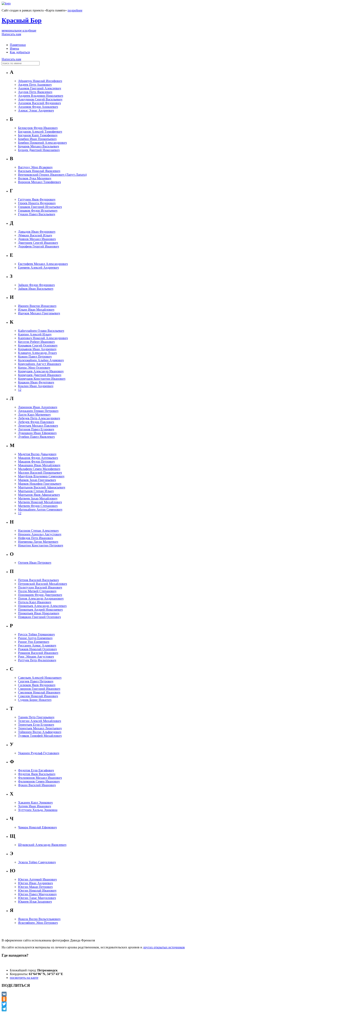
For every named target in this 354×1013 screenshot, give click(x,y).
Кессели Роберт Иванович (36, 341)
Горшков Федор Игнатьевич (37, 210)
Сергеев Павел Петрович (35, 681)
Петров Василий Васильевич (38, 580)
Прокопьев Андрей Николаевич (40, 609)
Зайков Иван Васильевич (35, 288)
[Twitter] (177, 1004)
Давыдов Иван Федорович (36, 231)
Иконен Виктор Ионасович (37, 306)
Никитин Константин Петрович (40, 545)
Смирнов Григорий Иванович (39, 688)
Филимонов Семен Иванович (39, 781)
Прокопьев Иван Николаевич (38, 613)
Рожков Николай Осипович (37, 649)
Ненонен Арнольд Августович (39, 534)
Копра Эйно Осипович (34, 367)
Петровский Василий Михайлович (42, 583)
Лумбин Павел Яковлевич (36, 436)
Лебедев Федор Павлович (36, 422)
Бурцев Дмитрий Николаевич (39, 150)
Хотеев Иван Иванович (34, 806)
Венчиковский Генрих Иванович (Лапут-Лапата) (52, 174)
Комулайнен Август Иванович (39, 364)
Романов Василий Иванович (38, 653)
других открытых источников (164, 947)
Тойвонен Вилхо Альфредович (39, 732)
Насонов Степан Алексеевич (38, 530)
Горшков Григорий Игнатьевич (40, 207)
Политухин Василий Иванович (40, 587)
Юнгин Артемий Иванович (37, 879)
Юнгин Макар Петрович (35, 887)
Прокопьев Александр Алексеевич (42, 606)
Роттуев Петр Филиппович (37, 660)
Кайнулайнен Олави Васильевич (41, 330)
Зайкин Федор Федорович (36, 285)
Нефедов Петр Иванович (35, 538)
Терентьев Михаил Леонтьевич (40, 728)
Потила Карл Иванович (34, 602)
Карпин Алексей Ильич (34, 334)
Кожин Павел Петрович (35, 356)
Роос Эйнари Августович (36, 656)
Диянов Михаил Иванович (37, 239)
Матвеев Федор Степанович (38, 506)
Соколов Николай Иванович (38, 696)
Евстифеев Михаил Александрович (43, 264)
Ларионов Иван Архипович (37, 407)
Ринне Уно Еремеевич (33, 641)
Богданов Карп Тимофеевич (37, 135)
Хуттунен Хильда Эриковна (37, 810)
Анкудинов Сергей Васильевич (40, 99)
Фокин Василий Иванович (37, 785)
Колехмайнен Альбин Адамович (41, 360)
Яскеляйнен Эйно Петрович (38, 922)
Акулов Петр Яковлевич (35, 92)
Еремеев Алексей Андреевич (38, 267)
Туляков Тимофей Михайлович (40, 735)
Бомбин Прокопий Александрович (42, 142)
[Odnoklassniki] (177, 999)
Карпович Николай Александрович (43, 338)
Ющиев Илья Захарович (35, 901)
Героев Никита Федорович (37, 203)
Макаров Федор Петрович (36, 461)
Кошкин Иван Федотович (36, 382)
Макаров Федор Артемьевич (38, 458)
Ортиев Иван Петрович (34, 562)
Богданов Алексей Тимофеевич (40, 131)
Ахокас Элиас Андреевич (36, 110)
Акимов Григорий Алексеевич (39, 88)
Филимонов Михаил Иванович (40, 777)
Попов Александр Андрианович (41, 598)
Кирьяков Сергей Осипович (37, 345)
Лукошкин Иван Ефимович (37, 433)
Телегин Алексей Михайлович (39, 721)
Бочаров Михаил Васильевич (38, 146)
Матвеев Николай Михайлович (40, 502)
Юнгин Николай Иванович (37, 890)
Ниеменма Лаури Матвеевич (38, 541)
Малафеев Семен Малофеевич (39, 469)
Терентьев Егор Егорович (36, 724)
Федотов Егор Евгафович (36, 770)
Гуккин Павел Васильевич (36, 214)
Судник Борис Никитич (34, 700)
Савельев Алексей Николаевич (39, 677)
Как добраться (20, 52)
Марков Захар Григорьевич (37, 480)
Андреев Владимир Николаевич (40, 95)
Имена (14, 48)
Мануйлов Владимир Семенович (41, 476)
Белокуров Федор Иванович (38, 128)
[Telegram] (177, 1008)
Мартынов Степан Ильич (36, 491)
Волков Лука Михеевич (34, 178)
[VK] (177, 994)
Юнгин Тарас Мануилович (37, 898)
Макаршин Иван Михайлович (39, 465)
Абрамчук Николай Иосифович (40, 81)
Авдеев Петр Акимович (35, 84)
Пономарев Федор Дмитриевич (40, 595)
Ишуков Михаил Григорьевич (39, 313)
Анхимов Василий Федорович (39, 103)
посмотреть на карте (24, 977)
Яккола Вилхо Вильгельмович (39, 919)
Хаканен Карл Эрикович (35, 802)
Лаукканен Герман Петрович (38, 411)
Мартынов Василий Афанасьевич (41, 487)
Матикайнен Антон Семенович (40, 509)
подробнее (75, 10)
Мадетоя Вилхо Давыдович (37, 454)
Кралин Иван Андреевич (35, 386)
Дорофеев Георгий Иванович (38, 246)
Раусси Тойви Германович (36, 634)
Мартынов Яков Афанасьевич (39, 494)
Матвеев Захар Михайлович (37, 498)
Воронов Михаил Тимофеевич (39, 182)
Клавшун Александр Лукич (37, 353)
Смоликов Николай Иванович (39, 692)
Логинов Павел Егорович (36, 429)
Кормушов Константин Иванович (41, 378)
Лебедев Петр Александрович (39, 418)
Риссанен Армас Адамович (37, 645)
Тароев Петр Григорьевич (36, 717)
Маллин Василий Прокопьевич (40, 472)
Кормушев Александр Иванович (41, 371)
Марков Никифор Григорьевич (39, 483)
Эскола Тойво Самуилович (37, 862)
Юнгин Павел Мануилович (37, 894)
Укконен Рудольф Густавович (38, 753)
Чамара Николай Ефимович (37, 827)
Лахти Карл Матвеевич (34, 414)
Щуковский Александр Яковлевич (42, 844)
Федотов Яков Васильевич (36, 774)
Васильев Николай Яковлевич (39, 171)
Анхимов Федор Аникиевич (38, 106)
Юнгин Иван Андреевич (35, 883)
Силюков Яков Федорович (36, 685)
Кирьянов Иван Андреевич (37, 349)
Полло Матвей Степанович (37, 591)
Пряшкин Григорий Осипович (39, 617)
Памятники (18, 45)
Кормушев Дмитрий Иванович (39, 375)
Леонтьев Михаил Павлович (38, 425)
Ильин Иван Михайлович (36, 309)
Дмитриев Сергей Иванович (38, 242)
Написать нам (11, 34)
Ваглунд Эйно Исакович (35, 167)
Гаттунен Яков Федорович (36, 199)
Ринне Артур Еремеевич (35, 638)
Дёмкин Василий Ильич (35, 235)
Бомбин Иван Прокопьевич (37, 139)
